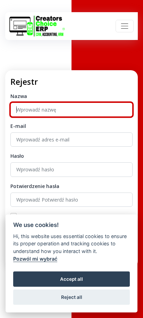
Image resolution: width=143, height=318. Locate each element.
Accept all (71, 279)
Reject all (71, 297)
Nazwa (18, 96)
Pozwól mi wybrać (35, 259)
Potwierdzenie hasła (34, 186)
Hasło (17, 156)
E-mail (18, 126)
